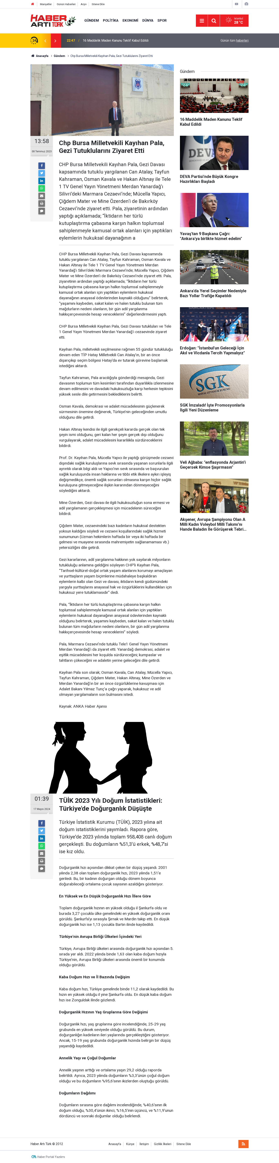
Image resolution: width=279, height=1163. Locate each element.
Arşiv (84, 4)
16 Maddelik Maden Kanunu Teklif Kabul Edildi (115, 40)
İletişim (144, 1144)
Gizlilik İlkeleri (162, 1144)
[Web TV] (236, 4)
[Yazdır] (41, 203)
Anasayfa (114, 1144)
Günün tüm (235, 40)
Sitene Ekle (98, 4)
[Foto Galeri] (246, 4)
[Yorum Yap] (41, 211)
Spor (162, 20)
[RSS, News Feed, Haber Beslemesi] (243, 1144)
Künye (130, 1144)
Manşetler (46, 4)
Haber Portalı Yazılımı (51, 1157)
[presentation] (45, 40)
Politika (110, 20)
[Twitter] (41, 173)
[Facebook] (41, 165)
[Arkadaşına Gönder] (41, 196)
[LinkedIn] (41, 181)
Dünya (147, 20)
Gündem (91, 20)
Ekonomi (130, 20)
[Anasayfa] (32, 4)
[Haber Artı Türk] (53, 20)
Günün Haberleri (66, 4)
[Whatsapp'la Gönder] (41, 188)
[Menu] (201, 21)
